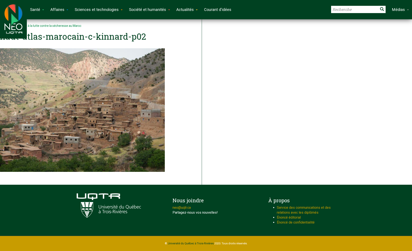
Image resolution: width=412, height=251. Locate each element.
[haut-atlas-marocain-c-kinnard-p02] (98, 110)
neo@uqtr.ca (182, 208)
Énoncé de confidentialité (296, 222)
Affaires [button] (57, 9)
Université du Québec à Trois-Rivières (191, 243)
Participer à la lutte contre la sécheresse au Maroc (47, 25)
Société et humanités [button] (147, 9)
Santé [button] (35, 9)
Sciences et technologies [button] (97, 9)
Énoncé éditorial (289, 217)
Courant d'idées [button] (217, 9)
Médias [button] (398, 9)
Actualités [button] (185, 9)
